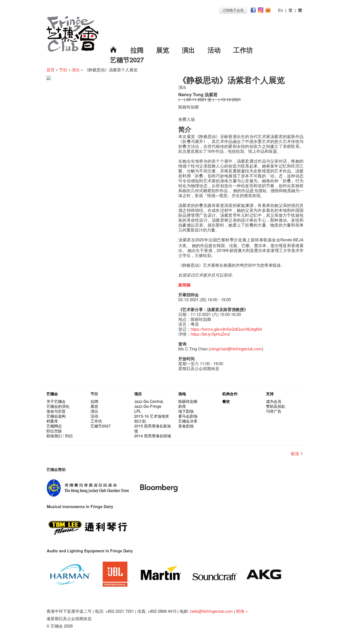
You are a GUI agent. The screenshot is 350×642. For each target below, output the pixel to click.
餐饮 (226, 401)
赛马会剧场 (187, 416)
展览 (162, 49)
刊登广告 (273, 411)
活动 (214, 49)
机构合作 (230, 393)
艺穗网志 (54, 426)
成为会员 (273, 401)
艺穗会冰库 (187, 421)
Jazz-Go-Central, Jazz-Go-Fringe (149, 403)
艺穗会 (52, 393)
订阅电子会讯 (233, 10)
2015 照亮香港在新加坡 (152, 428)
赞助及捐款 (275, 406)
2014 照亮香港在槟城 (152, 435)
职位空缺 (54, 430)
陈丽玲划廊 (187, 401)
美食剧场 (186, 426)
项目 (138, 393)
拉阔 (137, 49)
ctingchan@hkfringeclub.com (236, 348)
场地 (182, 393)
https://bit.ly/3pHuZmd (210, 334)
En (280, 10)
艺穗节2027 (127, 59)
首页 (50, 69)
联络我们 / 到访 (59, 435)
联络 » (242, 611)
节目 (63, 69)
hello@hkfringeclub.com (211, 611)
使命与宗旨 (56, 411)
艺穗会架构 (56, 416)
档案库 (52, 421)
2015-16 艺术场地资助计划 (151, 418)
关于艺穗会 (56, 401)
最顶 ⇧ (297, 453)
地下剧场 (186, 411)
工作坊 (243, 49)
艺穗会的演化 (57, 406)
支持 (270, 393)
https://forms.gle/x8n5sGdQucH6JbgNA (226, 329)
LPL (137, 411)
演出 (188, 49)
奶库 (182, 406)
